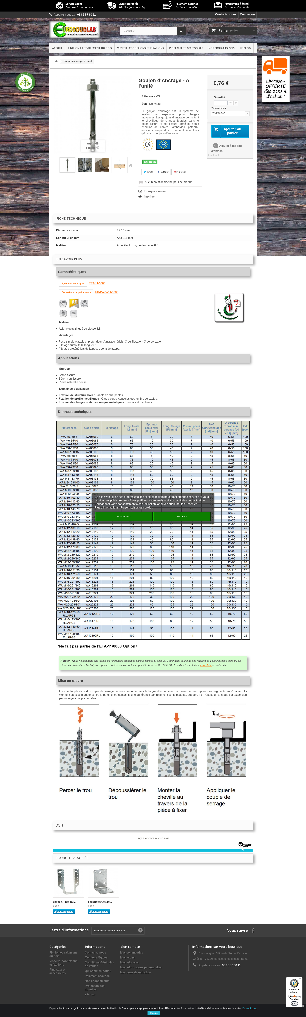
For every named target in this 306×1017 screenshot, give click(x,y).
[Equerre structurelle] (103, 882)
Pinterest (181, 172)
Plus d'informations (107, 507)
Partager (163, 172)
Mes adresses (129, 962)
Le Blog (245, 48)
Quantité (219, 97)
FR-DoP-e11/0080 (106, 292)
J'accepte (182, 516)
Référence (148, 96)
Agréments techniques (72, 283)
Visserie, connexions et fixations (140, 48)
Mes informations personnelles (141, 967)
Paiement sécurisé (97, 975)
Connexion (247, 14)
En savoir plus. (249, 1008)
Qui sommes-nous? (98, 970)
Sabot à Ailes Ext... (64, 901)
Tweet (149, 172)
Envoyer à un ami (155, 191)
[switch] (294, 1003)
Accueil (57, 48)
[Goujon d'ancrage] (67, 165)
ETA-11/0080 (97, 283)
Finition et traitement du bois (90, 48)
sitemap (90, 994)
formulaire (206, 665)
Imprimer (150, 196)
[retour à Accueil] (56, 61)
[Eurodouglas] (82, 29)
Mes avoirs (127, 957)
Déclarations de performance (76, 292)
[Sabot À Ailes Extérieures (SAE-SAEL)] (68, 882)
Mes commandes (131, 952)
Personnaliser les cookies (136, 507)
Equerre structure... (100, 901)
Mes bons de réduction (135, 972)
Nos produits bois (221, 48)
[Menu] (300, 979)
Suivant (130, 165)
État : (144, 103)
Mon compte (130, 946)
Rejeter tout (124, 516)
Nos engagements (97, 980)
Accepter (153, 1013)
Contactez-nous (226, 14)
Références (219, 108)
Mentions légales (96, 957)
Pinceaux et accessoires (186, 48)
